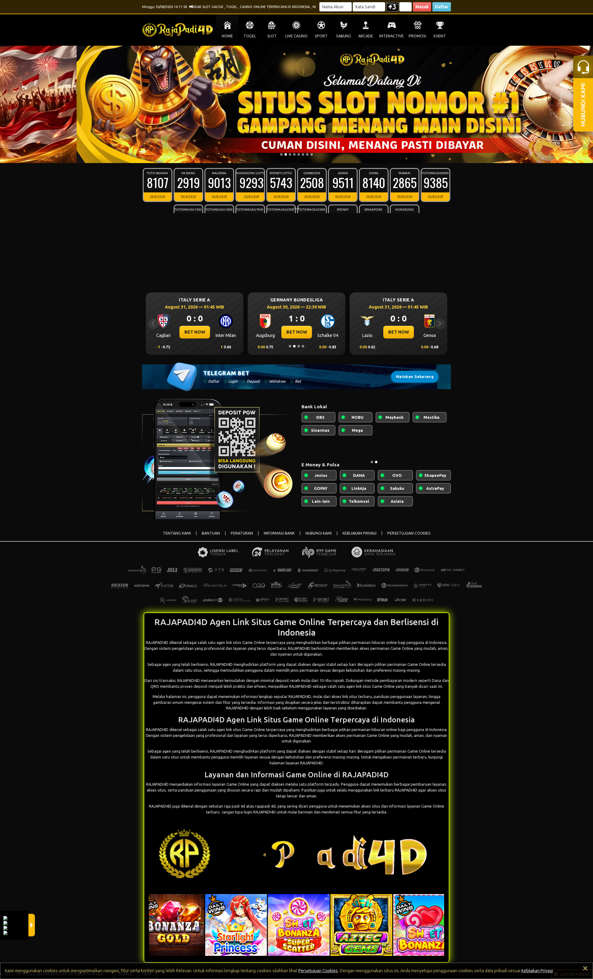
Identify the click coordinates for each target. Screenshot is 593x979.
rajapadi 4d (265, 806)
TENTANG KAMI (177, 533)
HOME (227, 36)
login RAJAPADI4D (260, 812)
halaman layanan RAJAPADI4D (296, 763)
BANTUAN (211, 533)
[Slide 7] (307, 154)
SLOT (272, 36)
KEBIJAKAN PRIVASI (359, 533)
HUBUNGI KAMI (318, 533)
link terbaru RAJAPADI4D (395, 790)
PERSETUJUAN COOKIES (409, 533)
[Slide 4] (294, 154)
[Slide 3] (290, 154)
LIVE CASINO (296, 36)
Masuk (422, 6)
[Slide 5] (298, 154)
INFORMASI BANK (279, 533)
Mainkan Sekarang (415, 377)
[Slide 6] (303, 154)
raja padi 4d (234, 806)
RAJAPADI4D (221, 664)
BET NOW (194, 332)
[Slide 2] (285, 154)
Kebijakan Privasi (537, 970)
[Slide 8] (311, 154)
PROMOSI (417, 36)
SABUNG (343, 36)
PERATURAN (242, 533)
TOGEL (249, 36)
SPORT (321, 36)
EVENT (440, 36)
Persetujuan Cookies (318, 970)
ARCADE (365, 36)
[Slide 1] (281, 154)
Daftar (441, 6)
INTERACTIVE (391, 36)
